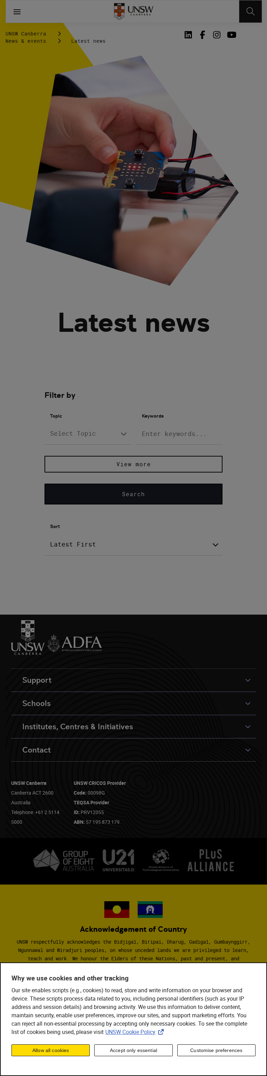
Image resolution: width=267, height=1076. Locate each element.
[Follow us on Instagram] (216, 34)
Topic (56, 416)
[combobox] (87, 433)
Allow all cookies (50, 1050)
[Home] (133, 11)
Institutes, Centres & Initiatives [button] (77, 726)
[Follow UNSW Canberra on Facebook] (202, 34)
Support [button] (36, 680)
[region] (133, 1019)
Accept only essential (133, 1050)
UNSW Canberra (26, 33)
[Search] (250, 11)
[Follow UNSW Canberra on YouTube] (231, 34)
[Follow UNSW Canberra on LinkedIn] (189, 34)
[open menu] (17, 11)
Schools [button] (36, 703)
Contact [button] (36, 750)
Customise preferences (216, 1050)
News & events (26, 41)
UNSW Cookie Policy (136, 1032)
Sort (55, 526)
